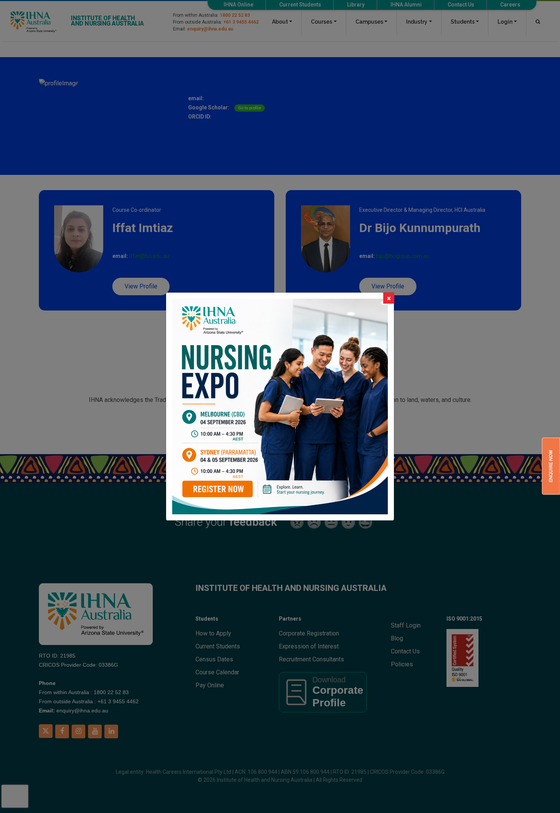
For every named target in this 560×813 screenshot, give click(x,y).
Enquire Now (551, 466)
